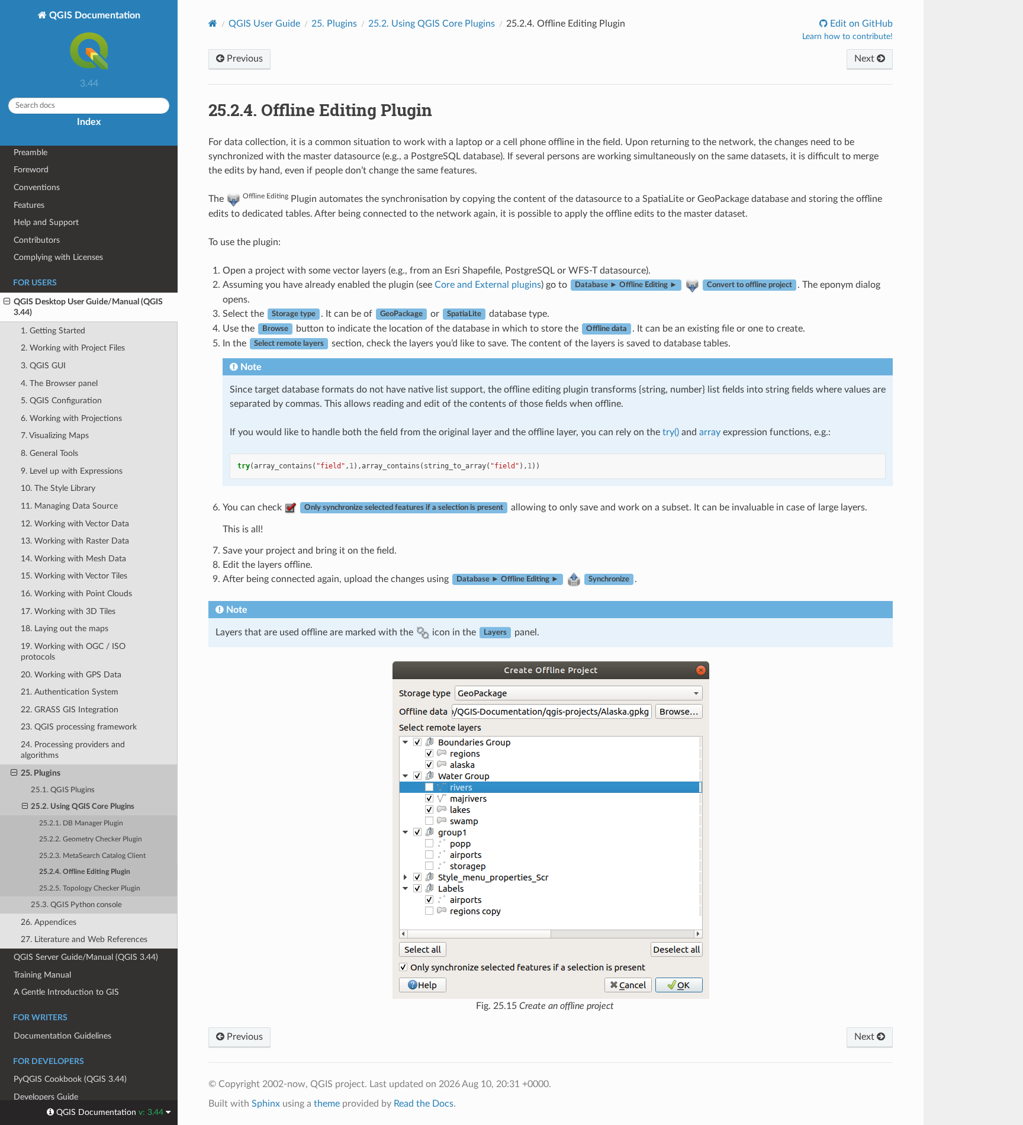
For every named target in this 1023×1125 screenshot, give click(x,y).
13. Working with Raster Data (75, 540)
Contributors (37, 240)
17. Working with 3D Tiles (68, 611)
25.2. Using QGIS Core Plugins (82, 807)
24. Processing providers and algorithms (73, 750)
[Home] (212, 23)
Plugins (334, 23)
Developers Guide (46, 1096)
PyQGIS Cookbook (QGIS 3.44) (70, 1079)
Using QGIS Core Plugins (431, 23)
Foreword (31, 169)
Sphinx (266, 1103)
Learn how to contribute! (847, 37)
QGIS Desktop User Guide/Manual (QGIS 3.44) (88, 307)
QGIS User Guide (264, 23)
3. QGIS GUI (43, 365)
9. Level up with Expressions (72, 471)
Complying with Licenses (58, 257)
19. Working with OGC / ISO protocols (73, 651)
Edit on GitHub (860, 23)
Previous (243, 58)
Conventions (37, 187)
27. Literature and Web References (84, 939)
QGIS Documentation (93, 15)
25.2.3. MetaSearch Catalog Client (92, 856)
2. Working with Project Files (73, 347)
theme (327, 1103)
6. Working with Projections (71, 418)
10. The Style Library (58, 488)
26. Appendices (48, 922)
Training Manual (42, 974)
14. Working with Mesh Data (73, 558)
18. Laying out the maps (64, 628)
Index (89, 122)
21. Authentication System (69, 691)
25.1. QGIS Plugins (63, 790)
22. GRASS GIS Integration (69, 709)
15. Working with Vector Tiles (74, 575)
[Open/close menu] (7, 302)
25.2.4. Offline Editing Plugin (84, 872)
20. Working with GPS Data (71, 674)
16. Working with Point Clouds (76, 593)
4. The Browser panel (59, 383)
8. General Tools (49, 453)
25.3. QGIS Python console (76, 905)
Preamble (30, 152)
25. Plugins (40, 773)
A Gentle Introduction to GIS (66, 992)
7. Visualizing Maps (55, 435)
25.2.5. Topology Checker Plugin (89, 888)
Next (865, 58)
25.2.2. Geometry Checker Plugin (90, 839)
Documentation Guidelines (62, 1035)
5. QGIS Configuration (61, 400)
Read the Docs (423, 1103)
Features (29, 205)
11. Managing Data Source (69, 506)
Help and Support (46, 222)
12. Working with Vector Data (75, 523)
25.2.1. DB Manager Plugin (81, 823)
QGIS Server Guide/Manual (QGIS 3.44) (86, 957)
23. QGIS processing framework (79, 726)
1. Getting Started (53, 330)
